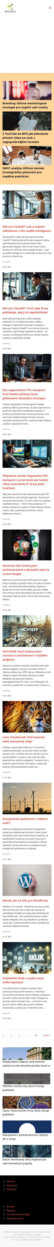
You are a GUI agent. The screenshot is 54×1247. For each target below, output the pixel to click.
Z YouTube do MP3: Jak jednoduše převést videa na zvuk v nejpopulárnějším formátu (25, 138)
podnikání (6, 519)
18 (35, 1035)
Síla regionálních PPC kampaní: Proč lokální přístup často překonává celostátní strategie (24, 394)
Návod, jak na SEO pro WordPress (25, 900)
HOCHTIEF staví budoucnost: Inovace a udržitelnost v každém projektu (25, 655)
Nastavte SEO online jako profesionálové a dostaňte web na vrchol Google (26, 570)
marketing (6, 262)
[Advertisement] (27, 41)
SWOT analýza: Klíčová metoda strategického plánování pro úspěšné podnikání (23, 172)
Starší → (47, 1035)
